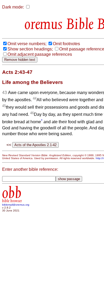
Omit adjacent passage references (39, 54)
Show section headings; (30, 49)
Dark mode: (13, 7)
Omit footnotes (66, 43)
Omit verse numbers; (26, 43)
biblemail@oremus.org (15, 204)
